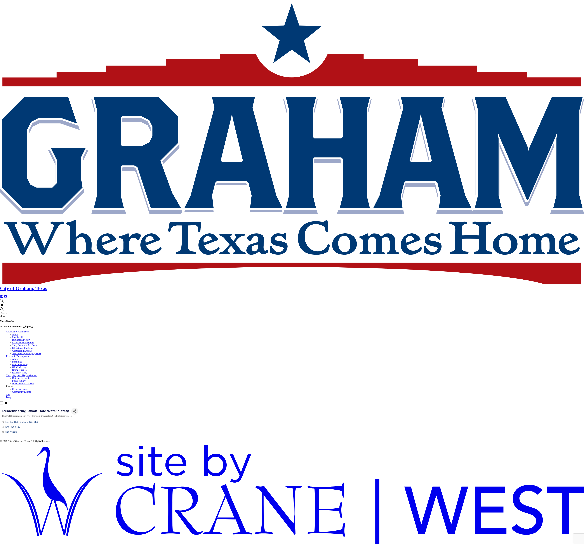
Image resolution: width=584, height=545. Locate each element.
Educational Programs (22, 348)
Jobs (8, 394)
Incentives (17, 361)
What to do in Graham (23, 383)
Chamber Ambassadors (23, 342)
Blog (8, 397)
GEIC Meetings (19, 367)
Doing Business (19, 370)
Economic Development (17, 356)
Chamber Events (20, 389)
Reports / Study (19, 372)
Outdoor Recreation (21, 378)
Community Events (21, 391)
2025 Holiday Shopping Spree (26, 353)
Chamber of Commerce (17, 331)
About (15, 334)
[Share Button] (74, 411)
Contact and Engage (22, 350)
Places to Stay (19, 381)
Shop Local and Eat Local (24, 345)
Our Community (20, 364)
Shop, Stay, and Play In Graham (21, 375)
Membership (18, 337)
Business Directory (21, 340)
